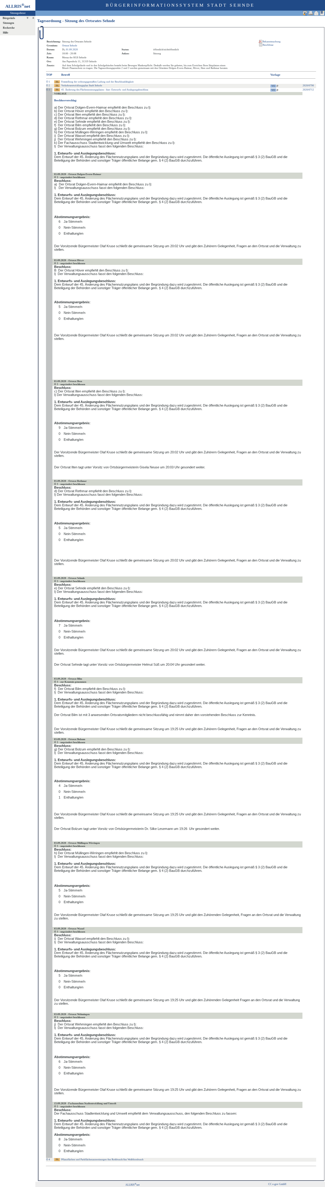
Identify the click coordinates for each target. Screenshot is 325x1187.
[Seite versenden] (316, 13)
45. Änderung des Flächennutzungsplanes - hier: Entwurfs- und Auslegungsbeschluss (104, 89)
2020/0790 (308, 85)
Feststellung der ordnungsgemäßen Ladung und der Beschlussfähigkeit (97, 81)
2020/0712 (308, 89)
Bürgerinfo (9, 18)
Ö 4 (48, 1159)
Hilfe (5, 32)
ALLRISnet (132, 1184)
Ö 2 (48, 85)
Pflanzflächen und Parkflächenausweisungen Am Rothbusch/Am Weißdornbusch (102, 1159)
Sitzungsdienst (17, 13)
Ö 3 (48, 89)
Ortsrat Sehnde (69, 45)
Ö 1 (48, 81)
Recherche (9, 27)
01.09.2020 (72, 49)
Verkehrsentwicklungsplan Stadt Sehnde (81, 85)
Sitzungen (8, 22)
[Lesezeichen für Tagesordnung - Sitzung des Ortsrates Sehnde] (322, 13)
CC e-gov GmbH (277, 1184)
